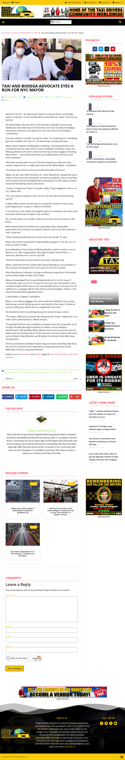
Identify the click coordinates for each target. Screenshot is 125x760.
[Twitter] (101, 49)
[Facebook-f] (95, 49)
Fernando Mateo (17, 369)
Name (8, 626)
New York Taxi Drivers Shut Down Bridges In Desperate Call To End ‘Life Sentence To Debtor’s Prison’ (60, 511)
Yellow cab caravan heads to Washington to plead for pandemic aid (23, 510)
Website (9, 646)
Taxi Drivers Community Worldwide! (16, 33)
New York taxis (65, 369)
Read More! (70, 746)
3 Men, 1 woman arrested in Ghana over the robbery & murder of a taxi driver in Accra (103, 414)
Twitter (38, 354)
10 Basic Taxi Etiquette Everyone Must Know (112, 326)
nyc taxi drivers (11, 372)
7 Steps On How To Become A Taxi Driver (112, 313)
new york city (32, 369)
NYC (78, 369)
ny (74, 369)
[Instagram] (106, 49)
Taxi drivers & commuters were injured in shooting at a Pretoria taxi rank (102, 441)
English (57, 21)
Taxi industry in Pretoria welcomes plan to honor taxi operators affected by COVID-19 (102, 129)
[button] (3, 22)
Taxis (70, 372)
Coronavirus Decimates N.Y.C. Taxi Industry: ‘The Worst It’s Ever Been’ (22, 553)
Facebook (26, 354)
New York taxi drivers (48, 369)
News (35, 33)
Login (7, 2)
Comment (11, 595)
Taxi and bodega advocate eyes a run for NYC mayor (43, 372)
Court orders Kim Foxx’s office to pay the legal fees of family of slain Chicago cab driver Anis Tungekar (103, 457)
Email (8, 636)
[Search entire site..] (120, 22)
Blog (90, 107)
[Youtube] (112, 49)
